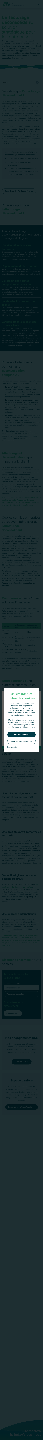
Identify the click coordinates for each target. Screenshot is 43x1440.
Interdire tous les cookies (21, 741)
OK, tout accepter (21, 734)
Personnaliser (12, 747)
